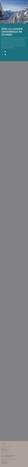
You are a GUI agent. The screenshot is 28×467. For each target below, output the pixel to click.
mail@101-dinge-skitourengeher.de (9, 455)
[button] (2, 51)
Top (25, 464)
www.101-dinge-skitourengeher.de (6, 456)
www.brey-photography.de (11, 20)
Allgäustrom (4, 47)
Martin (2, 42)
